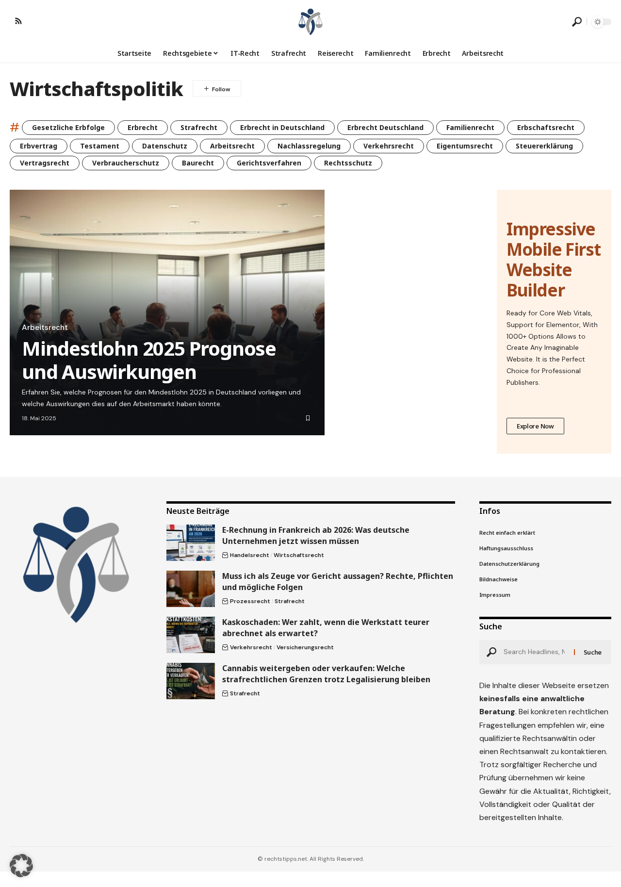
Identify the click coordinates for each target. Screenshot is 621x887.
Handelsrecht (249, 555)
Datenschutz (164, 145)
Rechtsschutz (348, 162)
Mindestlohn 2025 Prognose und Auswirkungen (149, 360)
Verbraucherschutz (125, 162)
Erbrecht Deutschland (385, 127)
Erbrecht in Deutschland (282, 127)
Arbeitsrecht (232, 145)
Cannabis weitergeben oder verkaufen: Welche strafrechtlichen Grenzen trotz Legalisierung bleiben (326, 674)
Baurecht (198, 162)
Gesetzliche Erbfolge (68, 127)
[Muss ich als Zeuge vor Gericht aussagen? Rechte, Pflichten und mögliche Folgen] (190, 589)
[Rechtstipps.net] (310, 21)
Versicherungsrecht (305, 647)
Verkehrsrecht (388, 145)
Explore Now (535, 426)
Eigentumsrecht (465, 145)
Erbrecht (143, 127)
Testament (99, 145)
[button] (577, 22)
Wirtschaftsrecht (299, 555)
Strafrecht (198, 127)
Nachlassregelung (309, 145)
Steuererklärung (544, 145)
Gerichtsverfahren (269, 162)
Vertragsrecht (44, 162)
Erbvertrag (38, 145)
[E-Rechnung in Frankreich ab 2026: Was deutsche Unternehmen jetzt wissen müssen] (190, 543)
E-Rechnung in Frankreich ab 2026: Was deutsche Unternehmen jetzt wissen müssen (315, 535)
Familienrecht (470, 127)
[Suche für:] (535, 652)
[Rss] (18, 21)
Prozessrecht (250, 601)
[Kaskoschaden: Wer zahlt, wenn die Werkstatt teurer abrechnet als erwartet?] (190, 635)
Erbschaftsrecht (545, 127)
